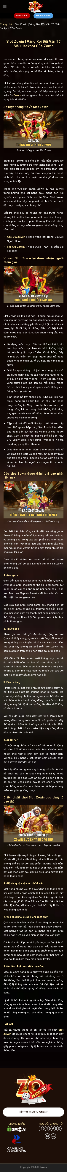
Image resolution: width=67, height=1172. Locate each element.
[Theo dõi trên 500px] (53, 1136)
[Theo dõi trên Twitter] (53, 1128)
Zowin (17, 95)
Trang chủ (6, 24)
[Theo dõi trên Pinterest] (59, 1128)
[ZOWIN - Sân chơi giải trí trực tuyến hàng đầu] (35, 6)
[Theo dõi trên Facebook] (41, 1128)
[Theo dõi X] (47, 1128)
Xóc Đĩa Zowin (16, 236)
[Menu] (5, 6)
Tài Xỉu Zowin (16, 246)
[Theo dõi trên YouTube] (47, 1136)
